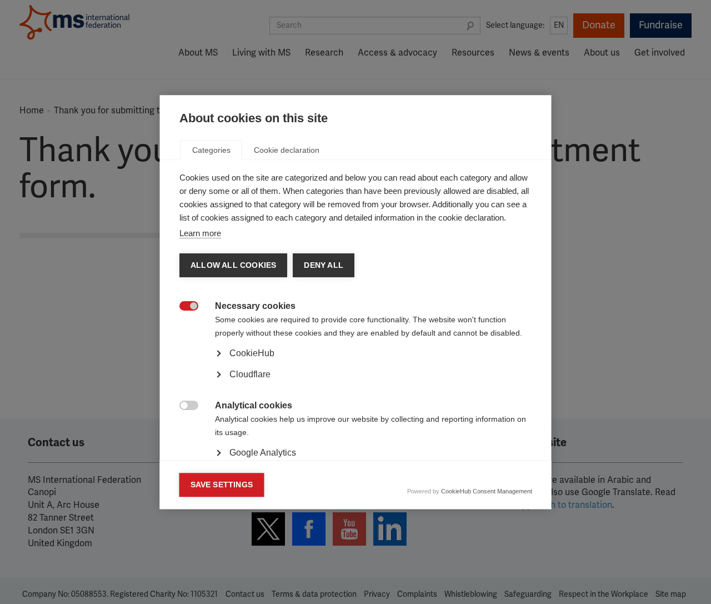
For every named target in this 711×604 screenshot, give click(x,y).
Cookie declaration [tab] (286, 150)
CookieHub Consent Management (486, 491)
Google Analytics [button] (262, 452)
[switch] (183, 307)
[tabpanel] (355, 384)
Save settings (222, 485)
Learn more (200, 233)
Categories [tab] (211, 150)
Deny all (323, 265)
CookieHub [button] (251, 353)
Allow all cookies (233, 265)
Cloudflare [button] (250, 374)
